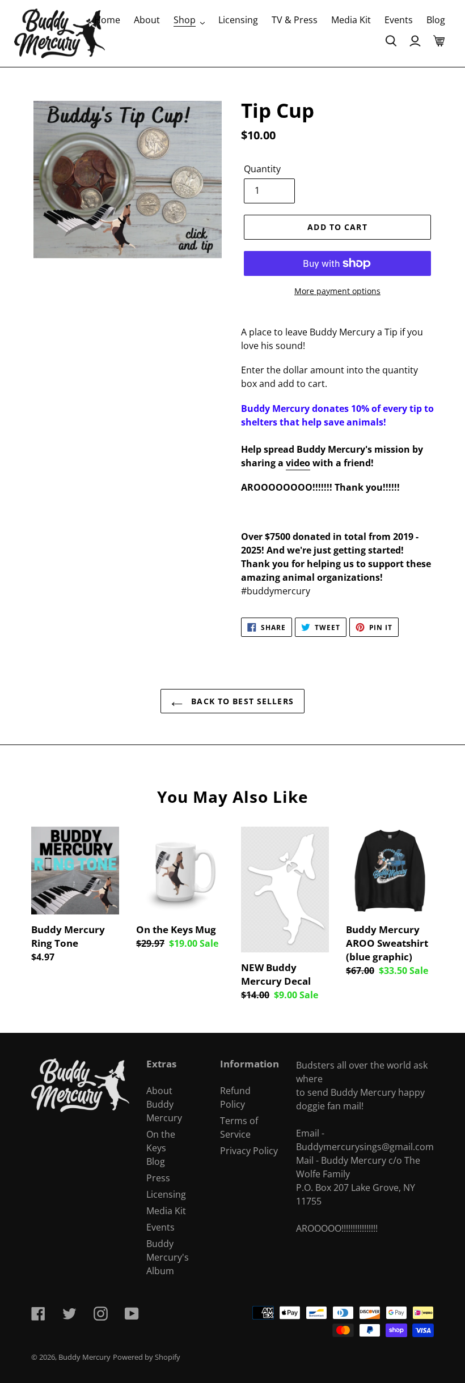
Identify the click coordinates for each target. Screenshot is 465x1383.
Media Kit (166, 1211)
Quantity (262, 169)
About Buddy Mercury (164, 1104)
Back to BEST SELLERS (241, 701)
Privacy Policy (249, 1150)
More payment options (337, 291)
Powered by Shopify (146, 1357)
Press (158, 1178)
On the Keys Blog (160, 1148)
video (298, 463)
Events (160, 1227)
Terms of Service (239, 1127)
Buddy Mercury (84, 1357)
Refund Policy (235, 1097)
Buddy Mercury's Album (167, 1257)
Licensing (166, 1194)
